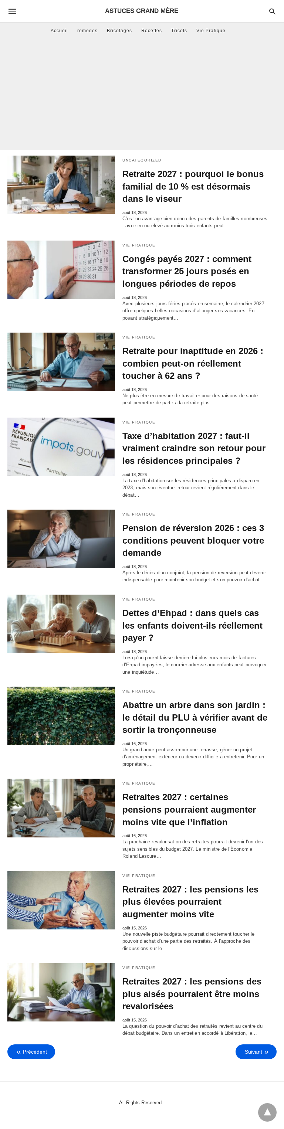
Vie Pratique (211, 30)
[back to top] (267, 1112)
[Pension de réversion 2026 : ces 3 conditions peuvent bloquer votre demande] (61, 539)
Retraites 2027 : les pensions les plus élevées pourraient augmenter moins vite (190, 901)
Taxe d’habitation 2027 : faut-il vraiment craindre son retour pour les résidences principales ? (194, 448)
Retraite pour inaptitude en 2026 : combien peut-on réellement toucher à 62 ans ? (192, 363)
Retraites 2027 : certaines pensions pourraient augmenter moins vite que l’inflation (189, 809)
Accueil (59, 30)
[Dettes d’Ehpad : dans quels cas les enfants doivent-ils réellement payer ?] (61, 624)
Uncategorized (142, 160)
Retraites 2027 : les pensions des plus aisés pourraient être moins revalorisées (191, 993)
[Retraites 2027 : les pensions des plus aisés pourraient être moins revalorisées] (61, 992)
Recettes (151, 30)
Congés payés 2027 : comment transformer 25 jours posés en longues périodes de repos (186, 271)
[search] (272, 11)
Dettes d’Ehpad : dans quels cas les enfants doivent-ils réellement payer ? (192, 625)
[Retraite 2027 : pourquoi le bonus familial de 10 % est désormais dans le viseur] (61, 185)
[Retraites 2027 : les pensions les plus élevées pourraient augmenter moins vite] (61, 900)
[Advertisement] (142, 94)
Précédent (35, 1052)
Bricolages (119, 30)
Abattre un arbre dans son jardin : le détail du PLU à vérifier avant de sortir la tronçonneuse (194, 717)
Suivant (253, 1052)
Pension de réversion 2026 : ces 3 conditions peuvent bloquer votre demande (193, 540)
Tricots (179, 30)
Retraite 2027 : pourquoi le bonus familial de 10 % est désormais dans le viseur (193, 186)
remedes (87, 30)
